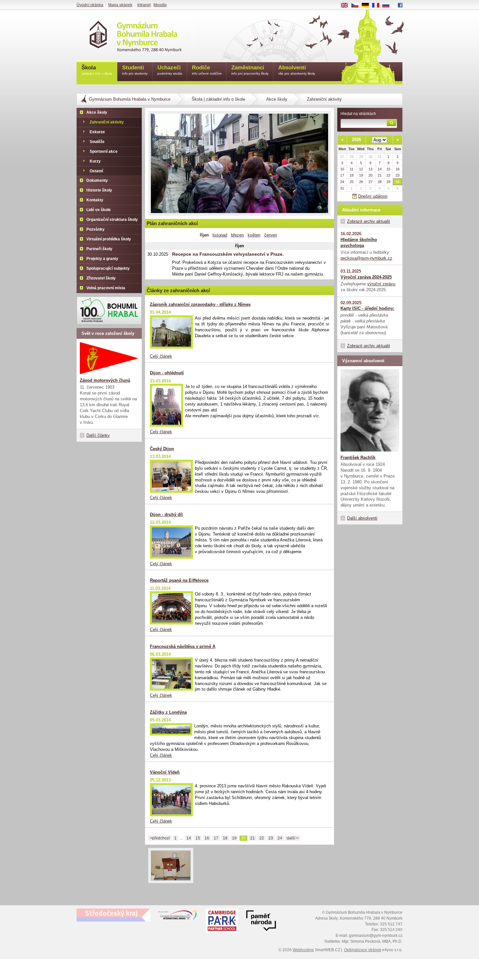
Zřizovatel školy (101, 278)
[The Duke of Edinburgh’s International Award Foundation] (178, 917)
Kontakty (94, 200)
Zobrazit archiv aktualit (368, 221)
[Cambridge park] (261, 922)
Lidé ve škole (98, 210)
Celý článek (161, 356)
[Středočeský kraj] (113, 915)
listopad (219, 235)
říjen (204, 235)
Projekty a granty (102, 259)
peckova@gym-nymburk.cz (366, 258)
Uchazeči (169, 69)
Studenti (135, 69)
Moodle (160, 5)
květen (254, 235)
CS (357, 5)
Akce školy (276, 99)
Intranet (144, 5)
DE (367, 5)
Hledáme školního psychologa (359, 242)
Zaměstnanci (250, 69)
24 (280, 838)
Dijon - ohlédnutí (167, 372)
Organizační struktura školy (112, 220)
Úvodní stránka (90, 5)
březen (237, 235)
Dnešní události (372, 196)
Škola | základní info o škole (218, 99)
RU (388, 5)
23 (271, 838)
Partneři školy (99, 249)
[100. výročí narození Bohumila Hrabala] (109, 310)
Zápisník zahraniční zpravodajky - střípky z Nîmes (200, 304)
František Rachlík (358, 457)
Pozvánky (95, 229)
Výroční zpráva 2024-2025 (366, 277)
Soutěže (97, 142)
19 (234, 838)
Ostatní (96, 171)
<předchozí (160, 838)
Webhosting (303, 950)
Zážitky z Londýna (168, 712)
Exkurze (97, 132)
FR (378, 5)
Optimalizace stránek (362, 950)
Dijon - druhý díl (166, 514)
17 (216, 838)
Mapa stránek (120, 5)
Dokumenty (97, 180)
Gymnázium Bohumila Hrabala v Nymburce (129, 99)
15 (198, 838)
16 (207, 838)
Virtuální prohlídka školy (108, 239)
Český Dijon (162, 448)
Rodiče (207, 69)
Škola (96, 69)
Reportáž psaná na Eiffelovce (179, 580)
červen (270, 235)
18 (225, 838)
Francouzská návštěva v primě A (182, 646)
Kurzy (95, 161)
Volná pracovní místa (105, 288)
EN (347, 5)
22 (261, 838)
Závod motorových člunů (105, 380)
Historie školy (99, 190)
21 (252, 838)
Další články (98, 435)
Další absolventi (362, 518)
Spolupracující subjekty (108, 268)
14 (188, 838)
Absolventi (296, 69)
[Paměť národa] (222, 922)
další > (292, 838)
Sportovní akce (104, 151)
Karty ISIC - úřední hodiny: (367, 308)
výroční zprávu (381, 283)
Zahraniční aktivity (107, 122)
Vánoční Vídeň (165, 772)
